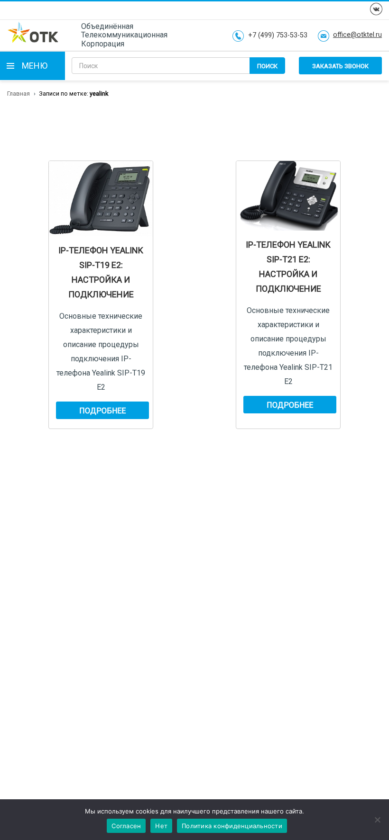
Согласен (126, 826)
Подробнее (102, 410)
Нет (161, 826)
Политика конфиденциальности (232, 826)
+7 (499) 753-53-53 (277, 35)
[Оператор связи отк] (33, 34)
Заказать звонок (340, 66)
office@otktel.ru (357, 35)
